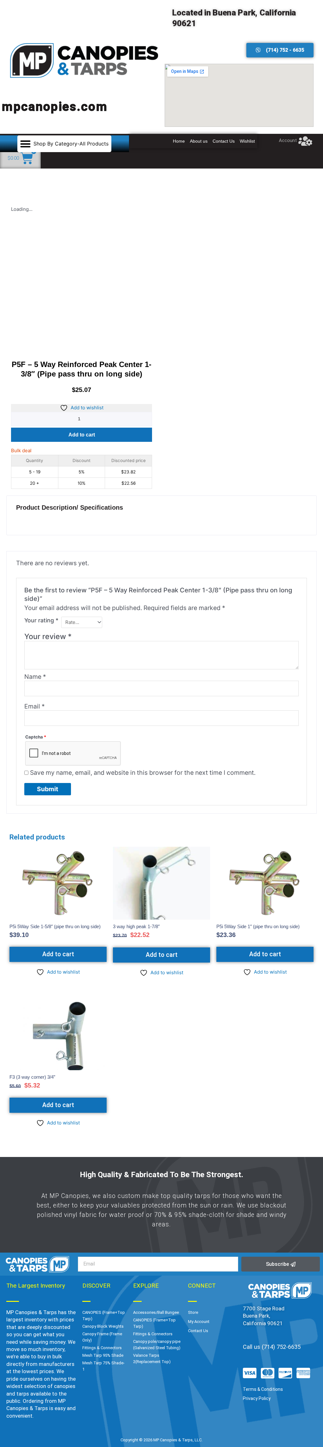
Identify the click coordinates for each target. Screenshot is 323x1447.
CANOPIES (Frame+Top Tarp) (103, 1315)
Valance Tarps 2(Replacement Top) (152, 1358)
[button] (64, 143)
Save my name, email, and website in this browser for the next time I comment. (142, 772)
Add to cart (81, 434)
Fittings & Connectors (102, 1347)
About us (199, 141)
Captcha (35, 736)
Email (34, 706)
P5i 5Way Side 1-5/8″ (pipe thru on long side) (55, 926)
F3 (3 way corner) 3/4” (32, 1077)
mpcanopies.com (55, 106)
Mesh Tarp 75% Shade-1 (103, 1366)
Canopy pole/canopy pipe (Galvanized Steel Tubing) (156, 1344)
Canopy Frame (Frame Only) (102, 1337)
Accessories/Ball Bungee (156, 1312)
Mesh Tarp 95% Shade (102, 1355)
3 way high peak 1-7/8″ (136, 926)
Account (288, 140)
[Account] (305, 140)
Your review (48, 636)
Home (179, 141)
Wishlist (247, 141)
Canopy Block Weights (103, 1326)
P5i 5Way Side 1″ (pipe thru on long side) (258, 926)
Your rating (41, 620)
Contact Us (224, 141)
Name (35, 676)
